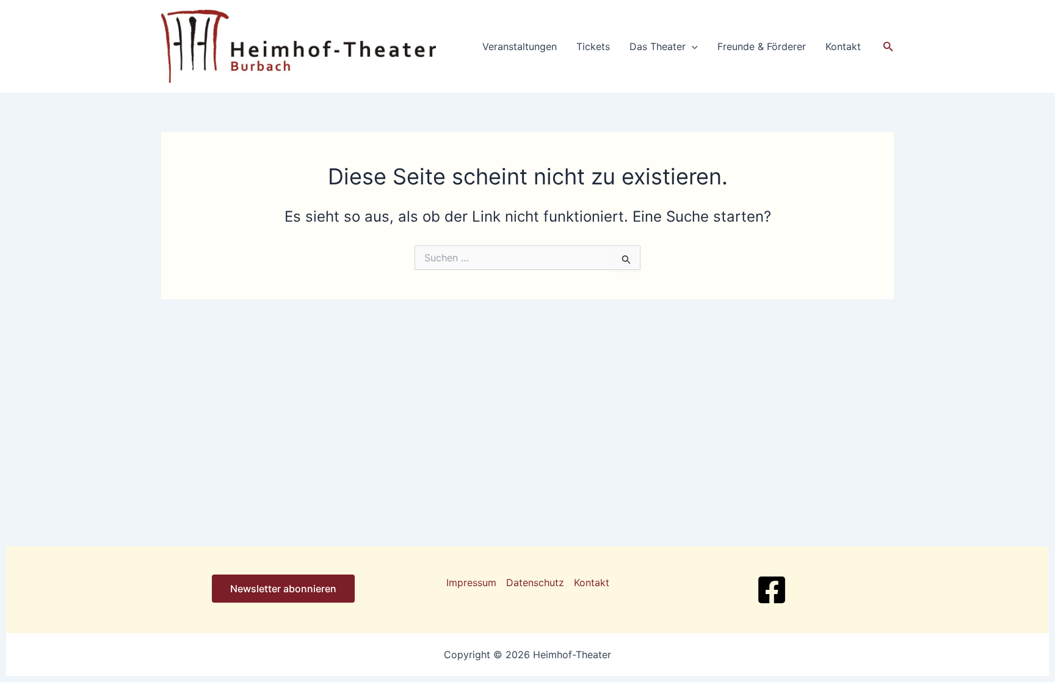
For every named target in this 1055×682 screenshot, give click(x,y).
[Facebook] (771, 590)
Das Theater (657, 46)
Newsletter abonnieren (283, 588)
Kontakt (843, 46)
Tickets (593, 46)
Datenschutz (535, 582)
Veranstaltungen (519, 46)
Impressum (471, 582)
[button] (692, 46)
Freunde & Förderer (761, 46)
